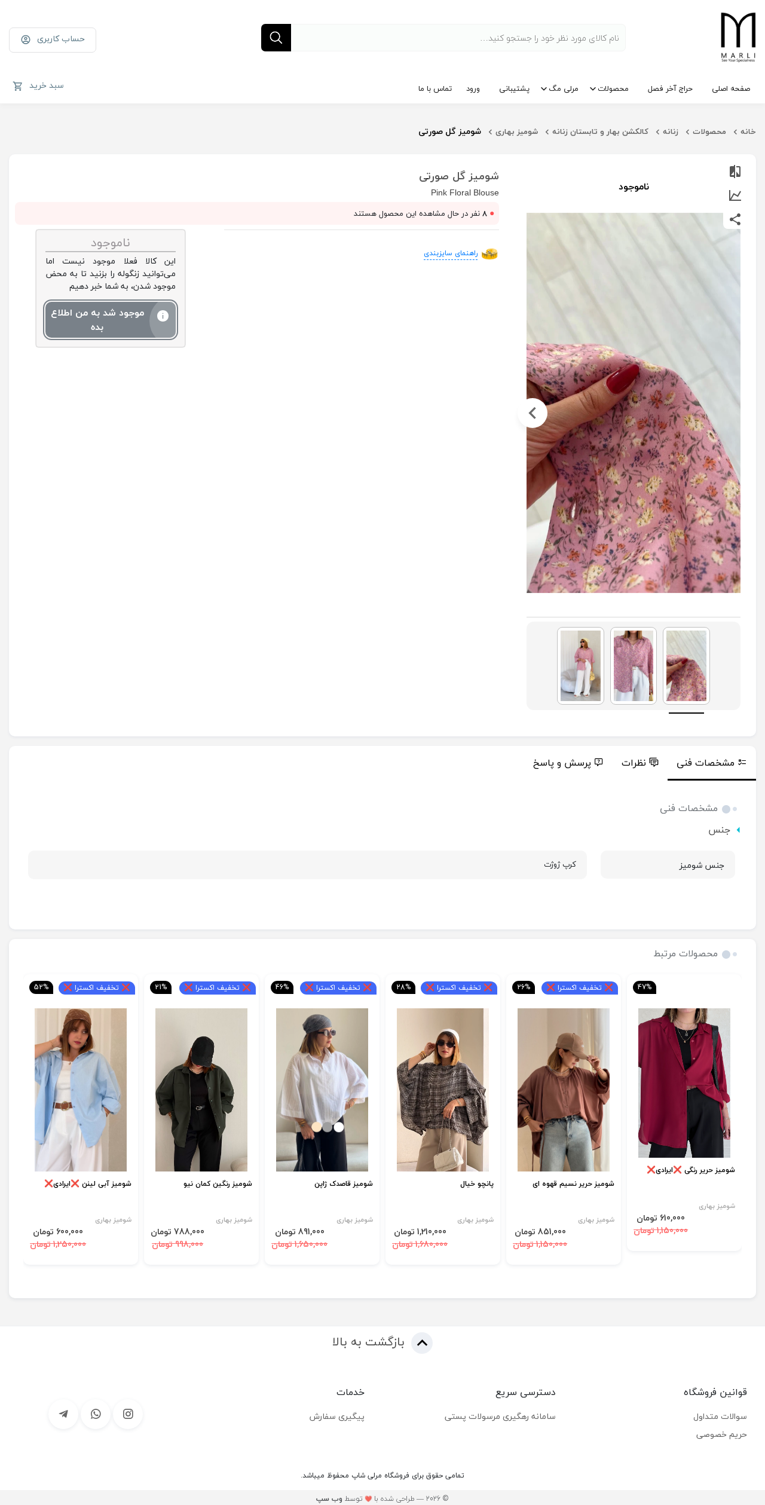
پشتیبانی (514, 88)
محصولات (613, 88)
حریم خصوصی (721, 1434)
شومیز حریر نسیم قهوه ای (573, 1184)
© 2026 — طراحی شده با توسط (382, 1498)
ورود (473, 88)
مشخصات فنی (706, 762)
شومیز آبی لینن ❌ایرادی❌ (87, 1184)
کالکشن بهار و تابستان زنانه (600, 131)
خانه (748, 131)
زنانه (670, 131)
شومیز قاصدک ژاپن (343, 1184)
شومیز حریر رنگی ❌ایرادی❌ (691, 1170)
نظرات (634, 762)
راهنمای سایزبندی (451, 253)
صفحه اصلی (731, 88)
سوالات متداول (720, 1416)
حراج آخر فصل (670, 88)
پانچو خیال (477, 1184)
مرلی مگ (564, 88)
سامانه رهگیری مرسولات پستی (500, 1416)
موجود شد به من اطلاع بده (97, 319)
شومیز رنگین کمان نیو (217, 1184)
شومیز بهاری (516, 131)
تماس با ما (435, 88)
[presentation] (734, 413)
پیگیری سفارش (337, 1416)
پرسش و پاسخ (562, 762)
